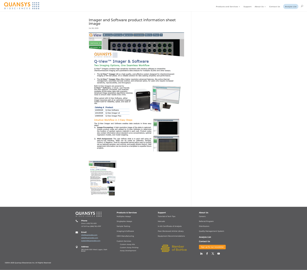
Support (248, 7)
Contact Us (274, 7)
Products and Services (227, 7)
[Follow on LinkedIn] (201, 253)
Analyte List (291, 7)
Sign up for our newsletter (212, 247)
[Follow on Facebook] (207, 253)
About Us (259, 7)
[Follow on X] (212, 253)
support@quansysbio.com (90, 241)
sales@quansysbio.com (89, 238)
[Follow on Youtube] (218, 253)
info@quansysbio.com (89, 235)
